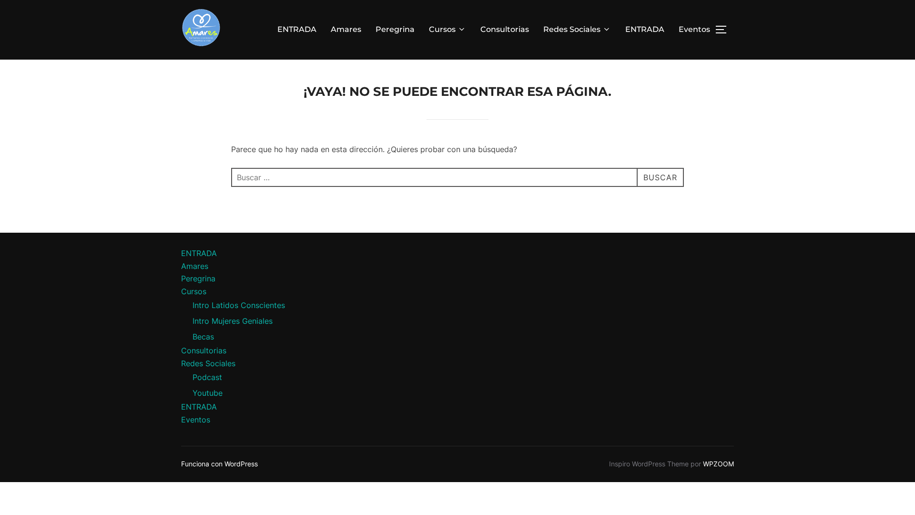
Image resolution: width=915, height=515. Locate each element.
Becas (203, 336)
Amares (346, 29)
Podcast (207, 377)
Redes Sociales (571, 29)
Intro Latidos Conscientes (239, 305)
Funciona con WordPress (219, 464)
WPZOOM (718, 464)
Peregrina (395, 29)
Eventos (694, 29)
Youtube (208, 393)
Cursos (442, 29)
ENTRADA (296, 29)
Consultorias (504, 29)
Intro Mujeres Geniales (233, 321)
